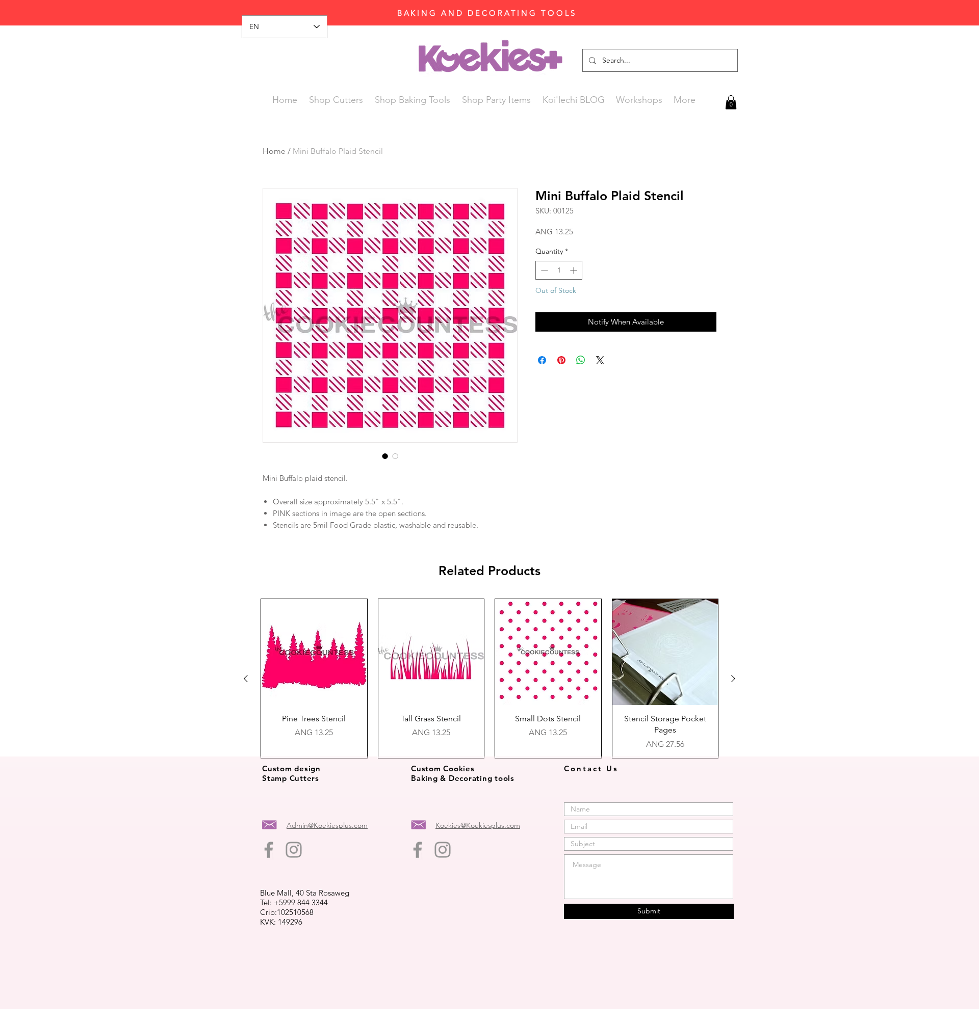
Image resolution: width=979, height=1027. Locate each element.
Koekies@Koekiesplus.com (477, 825)
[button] (731, 102)
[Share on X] (600, 360)
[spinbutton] (559, 270)
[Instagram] (293, 849)
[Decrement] (543, 270)
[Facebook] (268, 849)
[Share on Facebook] (542, 360)
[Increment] (574, 270)
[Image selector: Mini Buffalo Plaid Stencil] (385, 456)
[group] (489, 678)
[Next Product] (733, 678)
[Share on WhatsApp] (581, 360)
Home (274, 151)
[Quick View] (314, 652)
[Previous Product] (246, 678)
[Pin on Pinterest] (561, 360)
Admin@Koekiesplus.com (327, 825)
